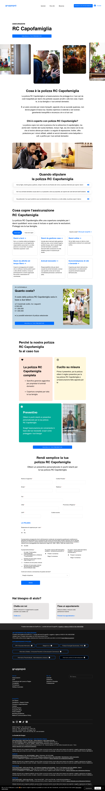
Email (23, 487)
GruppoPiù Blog (17, 710)
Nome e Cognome (26, 478)
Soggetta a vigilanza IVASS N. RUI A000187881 (49, 757)
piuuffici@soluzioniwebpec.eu (63, 779)
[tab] (17, 233)
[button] (43, 6)
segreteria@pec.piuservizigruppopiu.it (21, 769)
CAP (22, 512)
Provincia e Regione (69, 504)
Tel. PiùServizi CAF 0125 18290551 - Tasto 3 (71, 767)
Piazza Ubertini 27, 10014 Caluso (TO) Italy (44, 740)
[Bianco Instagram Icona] (17, 722)
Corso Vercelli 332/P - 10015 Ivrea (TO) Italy (22, 731)
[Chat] (22, 360)
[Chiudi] (103, 788)
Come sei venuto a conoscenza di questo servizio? (36, 571)
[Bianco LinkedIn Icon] (13, 722)
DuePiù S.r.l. (38, 626)
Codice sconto (55, 512)
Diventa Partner (16, 708)
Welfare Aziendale (17, 687)
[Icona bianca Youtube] (20, 722)
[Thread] (26, 722)
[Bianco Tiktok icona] (23, 722)
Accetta (98, 788)
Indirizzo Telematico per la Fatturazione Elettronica (24, 746)
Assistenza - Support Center (20, 702)
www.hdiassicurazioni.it (68, 638)
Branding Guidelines (18, 713)
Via (22, 496)
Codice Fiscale (60, 478)
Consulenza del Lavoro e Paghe (21, 681)
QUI (54, 751)
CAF (13, 679)
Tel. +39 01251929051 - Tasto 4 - (20, 742)
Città (22, 504)
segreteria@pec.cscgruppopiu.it (35, 742)
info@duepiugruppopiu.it (18, 755)
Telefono (58, 487)
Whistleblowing (65, 757)
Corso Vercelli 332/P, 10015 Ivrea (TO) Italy (22, 740)
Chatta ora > (17, 615)
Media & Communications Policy (21, 715)
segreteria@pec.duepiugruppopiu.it (20, 757)
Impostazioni (88, 788)
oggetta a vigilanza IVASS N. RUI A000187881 (62, 634)
